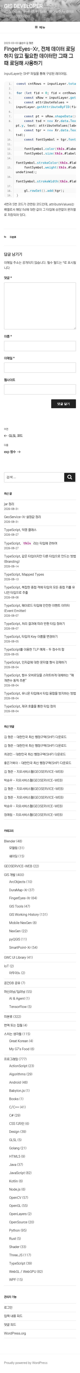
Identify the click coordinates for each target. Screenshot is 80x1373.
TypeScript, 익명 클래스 (20, 530)
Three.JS (15, 1255)
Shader (14, 1247)
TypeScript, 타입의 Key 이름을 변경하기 (31, 636)
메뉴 (42, 27)
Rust (12, 1238)
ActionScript (18, 1066)
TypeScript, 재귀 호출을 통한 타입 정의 (30, 706)
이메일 (9, 358)
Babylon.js (17, 1090)
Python (14, 1230)
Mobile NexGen (20, 923)
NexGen (15, 931)
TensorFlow (18, 1007)
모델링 (13, 848)
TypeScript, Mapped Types (24, 574)
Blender (9, 841)
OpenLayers (18, 1214)
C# (11, 1115)
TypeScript (17, 1263)
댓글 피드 (10, 1324)
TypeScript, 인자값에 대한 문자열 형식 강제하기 (35, 662)
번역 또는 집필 (13, 1025)
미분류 (13, 237)
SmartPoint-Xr (20, 947)
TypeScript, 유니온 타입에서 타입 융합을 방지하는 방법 (40, 693)
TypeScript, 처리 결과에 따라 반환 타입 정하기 (34, 624)
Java (12, 1164)
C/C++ (14, 1107)
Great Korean (18, 1041)
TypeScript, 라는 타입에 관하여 (30, 543)
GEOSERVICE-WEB (18, 866)
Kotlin (13, 1181)
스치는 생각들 (13, 1034)
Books (14, 1099)
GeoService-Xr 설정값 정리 (22, 517)
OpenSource (18, 1222)
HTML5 (14, 1156)
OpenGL (15, 1205)
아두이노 (14, 973)
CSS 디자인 (16, 1123)
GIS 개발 (9, 875)
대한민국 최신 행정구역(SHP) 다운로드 (42, 737)
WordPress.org (15, 1333)
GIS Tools (16, 906)
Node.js (14, 1189)
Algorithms (17, 1074)
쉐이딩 (13, 856)
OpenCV (15, 1197)
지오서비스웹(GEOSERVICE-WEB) (40, 771)
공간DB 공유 (12, 983)
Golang (14, 1148)
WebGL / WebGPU (22, 1271)
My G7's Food (19, 1049)
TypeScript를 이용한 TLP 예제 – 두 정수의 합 (34, 649)
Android (15, 1082)
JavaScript (17, 1173)
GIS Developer (23, 6)
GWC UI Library (15, 957)
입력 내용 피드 (13, 1316)
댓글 (8, 278)
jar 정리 (9, 504)
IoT (6, 966)
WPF (12, 1279)
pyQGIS (14, 939)
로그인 (8, 1307)
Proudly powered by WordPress (26, 1363)
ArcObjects (17, 882)
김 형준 (29, 43)
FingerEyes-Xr (19, 898)
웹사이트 (9, 380)
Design (14, 1131)
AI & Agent (17, 998)
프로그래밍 (11, 1059)
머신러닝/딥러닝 (14, 992)
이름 (8, 336)
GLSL (13, 1140)
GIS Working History (24, 914)
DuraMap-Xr (18, 890)
